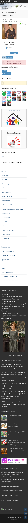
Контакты (6, 238)
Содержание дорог (8, 230)
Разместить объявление (10, 276)
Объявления (5, 175)
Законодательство (7, 196)
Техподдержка (5, 192)
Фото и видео (5, 184)
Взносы (3, 264)
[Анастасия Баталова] (19, 99)
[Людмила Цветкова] (14, 93)
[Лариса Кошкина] (9, 103)
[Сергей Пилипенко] (14, 99)
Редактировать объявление (11, 281)
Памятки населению (9, 255)
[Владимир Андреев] (19, 93)
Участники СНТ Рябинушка (11, 205)
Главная (3, 167)
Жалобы (4, 179)
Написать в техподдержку (10, 486)
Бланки (3, 268)
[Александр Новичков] (4, 99)
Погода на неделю (6, 156)
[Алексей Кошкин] (4, 103)
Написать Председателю (14, 355)
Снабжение (6, 217)
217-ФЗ (3, 171)
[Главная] (1, 1)
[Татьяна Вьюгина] (24, 93)
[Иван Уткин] (24, 99)
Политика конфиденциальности (11, 490)
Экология (6, 226)
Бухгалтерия (5, 259)
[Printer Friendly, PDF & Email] (22, 24)
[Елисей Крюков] (9, 93)
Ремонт (5, 221)
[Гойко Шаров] (4, 93)
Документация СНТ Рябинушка (13, 209)
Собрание (4, 188)
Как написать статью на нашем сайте (14, 243)
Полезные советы (8, 251)
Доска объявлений (7, 272)
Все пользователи (14, 111)
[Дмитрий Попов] (9, 99)
